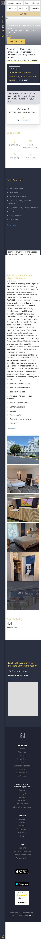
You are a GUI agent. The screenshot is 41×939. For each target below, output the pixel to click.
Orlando (22, 800)
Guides (22, 748)
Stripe (31, 915)
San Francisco (22, 803)
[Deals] (2, 26)
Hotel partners (22, 769)
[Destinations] (2, 17)
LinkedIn (22, 832)
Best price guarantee (22, 851)
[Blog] (2, 36)
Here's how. (22, 80)
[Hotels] (2, 31)
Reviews (21, 755)
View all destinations (22, 807)
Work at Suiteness (22, 766)
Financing (22, 848)
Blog (22, 836)
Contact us (22, 759)
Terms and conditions (22, 854)
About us (22, 752)
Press (21, 762)
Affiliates (22, 776)
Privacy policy (22, 858)
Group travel (21, 772)
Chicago (21, 790)
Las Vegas (22, 793)
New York (22, 797)
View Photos (16, 41)
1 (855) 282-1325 (23, 120)
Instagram (21, 829)
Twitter (22, 822)
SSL (23, 915)
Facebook (22, 819)
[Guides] (2, 22)
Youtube (22, 825)
